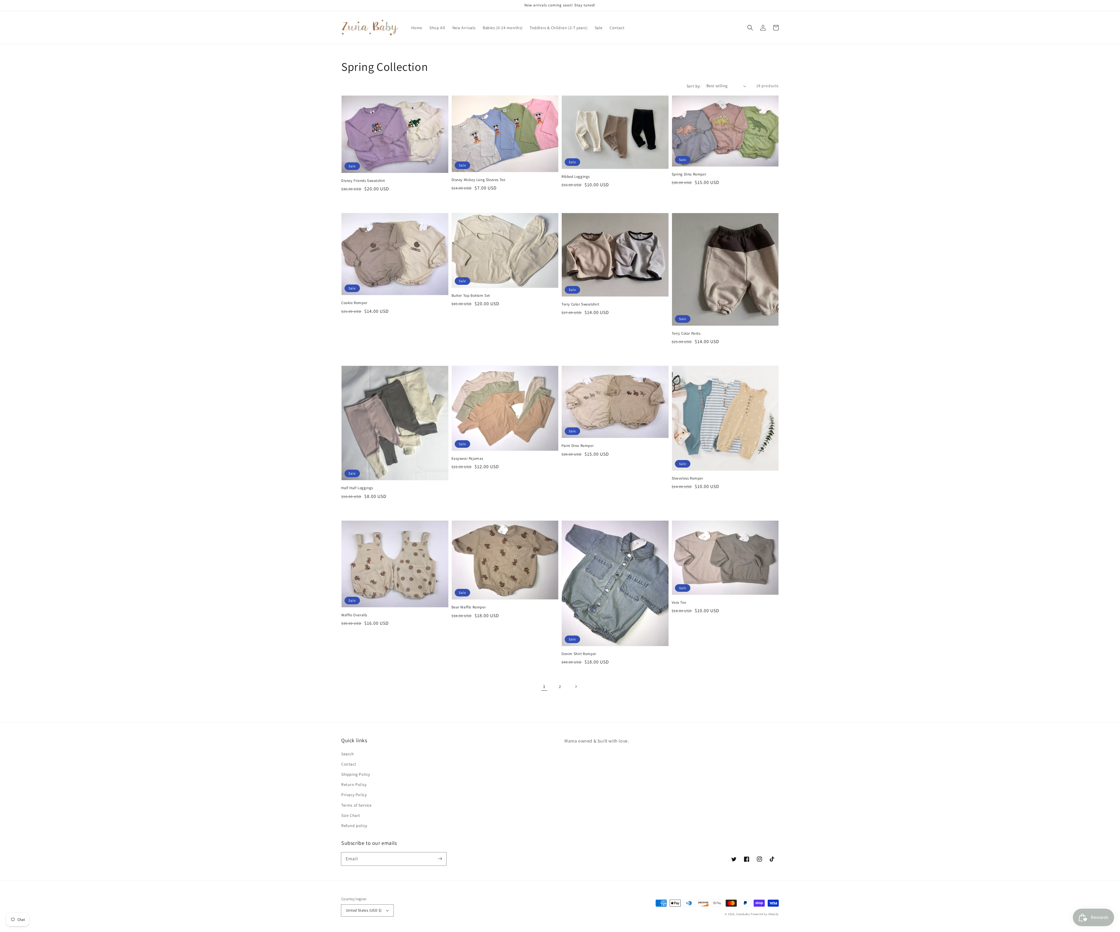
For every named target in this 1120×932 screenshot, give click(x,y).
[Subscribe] (439, 858)
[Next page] (575, 686)
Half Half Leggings (357, 487)
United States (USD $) (364, 910)
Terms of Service (356, 805)
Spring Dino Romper (689, 174)
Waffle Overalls (354, 614)
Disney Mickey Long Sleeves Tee (478, 179)
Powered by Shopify (765, 914)
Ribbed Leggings (575, 176)
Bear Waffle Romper (469, 607)
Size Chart (350, 815)
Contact (348, 764)
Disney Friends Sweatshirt (363, 180)
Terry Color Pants (686, 333)
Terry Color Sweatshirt (580, 304)
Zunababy (743, 914)
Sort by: (694, 86)
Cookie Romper (354, 302)
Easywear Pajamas (468, 458)
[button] (750, 27)
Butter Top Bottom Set (471, 295)
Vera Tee (679, 602)
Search (347, 754)
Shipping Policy (355, 774)
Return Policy (354, 784)
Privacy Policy (354, 794)
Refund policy (354, 825)
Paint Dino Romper (577, 445)
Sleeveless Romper (687, 478)
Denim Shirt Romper (578, 653)
